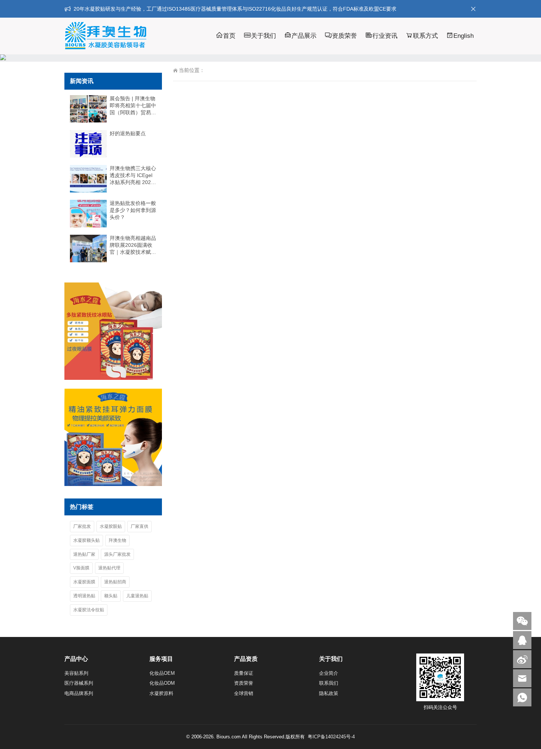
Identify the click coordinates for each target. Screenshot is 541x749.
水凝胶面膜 (84, 581)
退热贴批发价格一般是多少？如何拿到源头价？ (133, 210)
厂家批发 (82, 526)
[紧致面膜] (113, 484)
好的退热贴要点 (128, 133)
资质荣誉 (344, 35)
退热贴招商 (115, 581)
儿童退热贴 (137, 595)
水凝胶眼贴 (111, 526)
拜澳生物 (117, 540)
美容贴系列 (76, 673)
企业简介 (328, 673)
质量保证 (243, 673)
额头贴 (110, 595)
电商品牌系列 (78, 693)
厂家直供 (139, 526)
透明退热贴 (84, 595)
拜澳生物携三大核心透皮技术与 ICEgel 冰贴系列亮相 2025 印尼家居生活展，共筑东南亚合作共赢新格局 (133, 175)
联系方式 (425, 35)
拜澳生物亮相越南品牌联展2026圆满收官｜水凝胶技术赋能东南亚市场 (133, 245)
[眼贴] (113, 378)
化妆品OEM (162, 673)
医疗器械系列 (78, 683)
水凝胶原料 (161, 693)
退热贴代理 (109, 567)
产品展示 (304, 35)
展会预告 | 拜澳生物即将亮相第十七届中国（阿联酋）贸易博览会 (133, 106)
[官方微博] (522, 659)
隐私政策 (328, 693)
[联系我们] (522, 640)
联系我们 (328, 683)
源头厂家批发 (117, 554)
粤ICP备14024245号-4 (331, 736)
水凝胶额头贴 (86, 540)
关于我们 (263, 35)
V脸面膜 (81, 567)
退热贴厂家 (84, 554)
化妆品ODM (162, 683)
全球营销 (243, 693)
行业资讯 (384, 35)
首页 (229, 35)
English (463, 35)
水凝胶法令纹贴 (88, 609)
